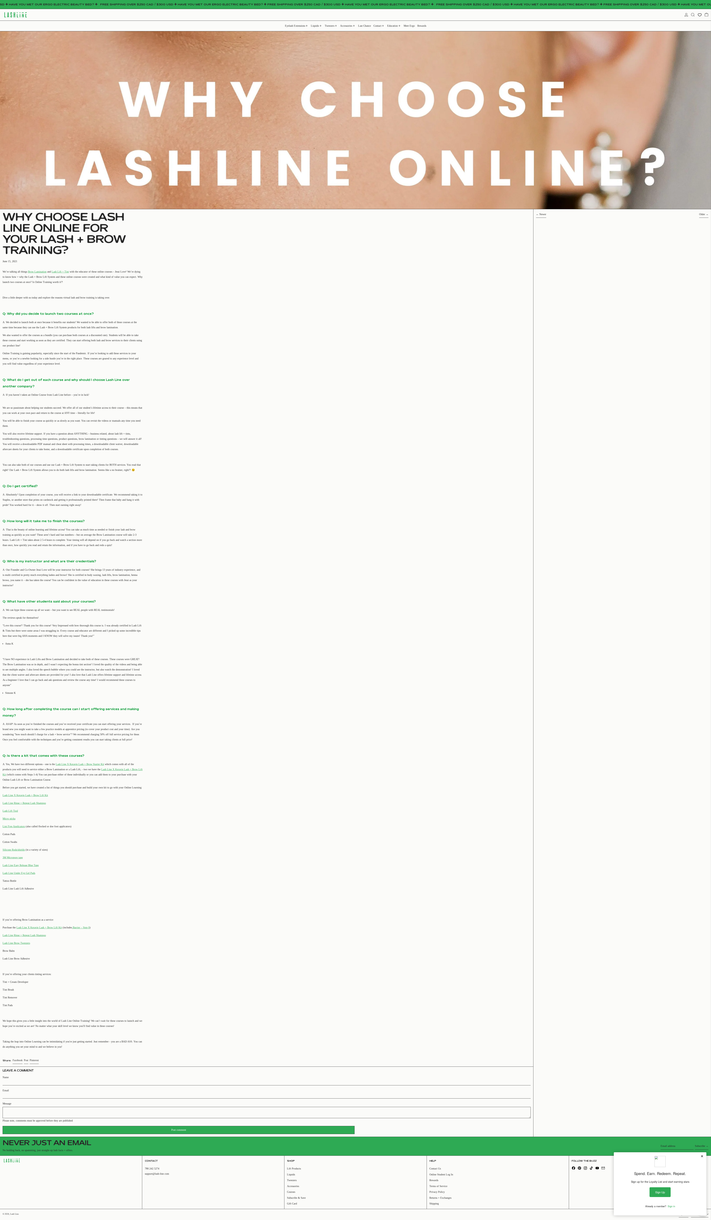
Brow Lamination (37, 271)
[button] (693, 14)
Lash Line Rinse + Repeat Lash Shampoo (24, 803)
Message (7, 1103)
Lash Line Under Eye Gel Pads (19, 873)
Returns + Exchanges (440, 1197)
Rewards (433, 1180)
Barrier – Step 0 (81, 927)
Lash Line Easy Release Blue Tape (21, 865)
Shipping (434, 1203)
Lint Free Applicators (14, 826)
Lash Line (14, 1214)
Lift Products (294, 1168)
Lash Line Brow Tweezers (16, 943)
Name (6, 1077)
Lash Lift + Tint (60, 271)
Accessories (293, 1186)
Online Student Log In (441, 1174)
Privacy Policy (437, 1192)
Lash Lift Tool (10, 811)
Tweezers (292, 1180)
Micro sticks (9, 818)
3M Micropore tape (13, 857)
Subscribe (700, 1146)
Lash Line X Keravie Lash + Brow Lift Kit (25, 795)
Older (702, 214)
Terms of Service (438, 1186)
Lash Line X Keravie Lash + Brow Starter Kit (80, 764)
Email (6, 1090)
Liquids (291, 1174)
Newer (542, 214)
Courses (291, 1192)
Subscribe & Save (296, 1197)
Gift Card (292, 1203)
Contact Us (435, 1168)
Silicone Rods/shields (14, 849)
